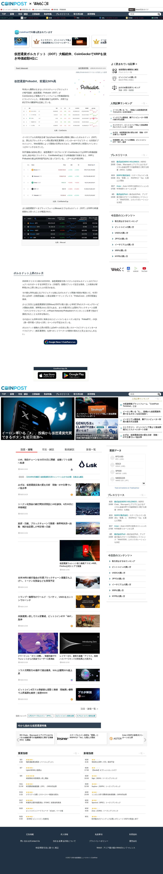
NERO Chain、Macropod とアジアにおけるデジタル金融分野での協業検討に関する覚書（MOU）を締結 (35, 737)
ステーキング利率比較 (42, 9)
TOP (4, 14)
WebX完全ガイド (142, 9)
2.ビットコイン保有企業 (65, 716)
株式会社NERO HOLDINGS (128, 162)
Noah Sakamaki (22, 68)
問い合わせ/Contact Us (30, 841)
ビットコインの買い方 (128, 77)
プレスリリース (62, 14)
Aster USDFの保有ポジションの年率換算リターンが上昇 (139, 736)
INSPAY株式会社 (123, 175)
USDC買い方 (26, 9)
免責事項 (99, 834)
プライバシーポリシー (98, 841)
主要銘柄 (36, 14)
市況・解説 (23, 14)
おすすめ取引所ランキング (129, 87)
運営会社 (133, 841)
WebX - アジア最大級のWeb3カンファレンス (116, 848)
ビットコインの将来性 (10, 9)
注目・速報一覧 (88, 709)
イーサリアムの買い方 (124, 245)
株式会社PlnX (122, 194)
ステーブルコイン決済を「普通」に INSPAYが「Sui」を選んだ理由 (133, 178)
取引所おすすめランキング (126, 221)
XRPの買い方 (121, 250)
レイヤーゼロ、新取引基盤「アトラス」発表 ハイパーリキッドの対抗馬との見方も (80, 657)
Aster (119, 186)
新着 (12, 14)
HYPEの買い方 (121, 256)
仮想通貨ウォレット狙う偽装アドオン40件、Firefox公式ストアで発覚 (79, 564)
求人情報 (64, 834)
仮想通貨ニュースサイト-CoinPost (86, 858)
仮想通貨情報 (83, 68)
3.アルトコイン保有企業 (86, 716)
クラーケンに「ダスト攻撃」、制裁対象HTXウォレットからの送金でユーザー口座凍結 (37, 657)
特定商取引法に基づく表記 (47, 848)
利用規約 (133, 834)
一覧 (143, 103)
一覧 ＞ (158, 399)
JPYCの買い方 (121, 239)
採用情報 (91, 14)
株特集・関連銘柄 (59, 9)
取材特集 (48, 14)
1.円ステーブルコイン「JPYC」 (40, 716)
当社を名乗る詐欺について (64, 841)
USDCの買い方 (121, 233)
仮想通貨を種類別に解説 (128, 69)
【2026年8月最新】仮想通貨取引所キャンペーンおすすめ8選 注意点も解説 (54, 477)
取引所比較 (78, 14)
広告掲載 (30, 834)
